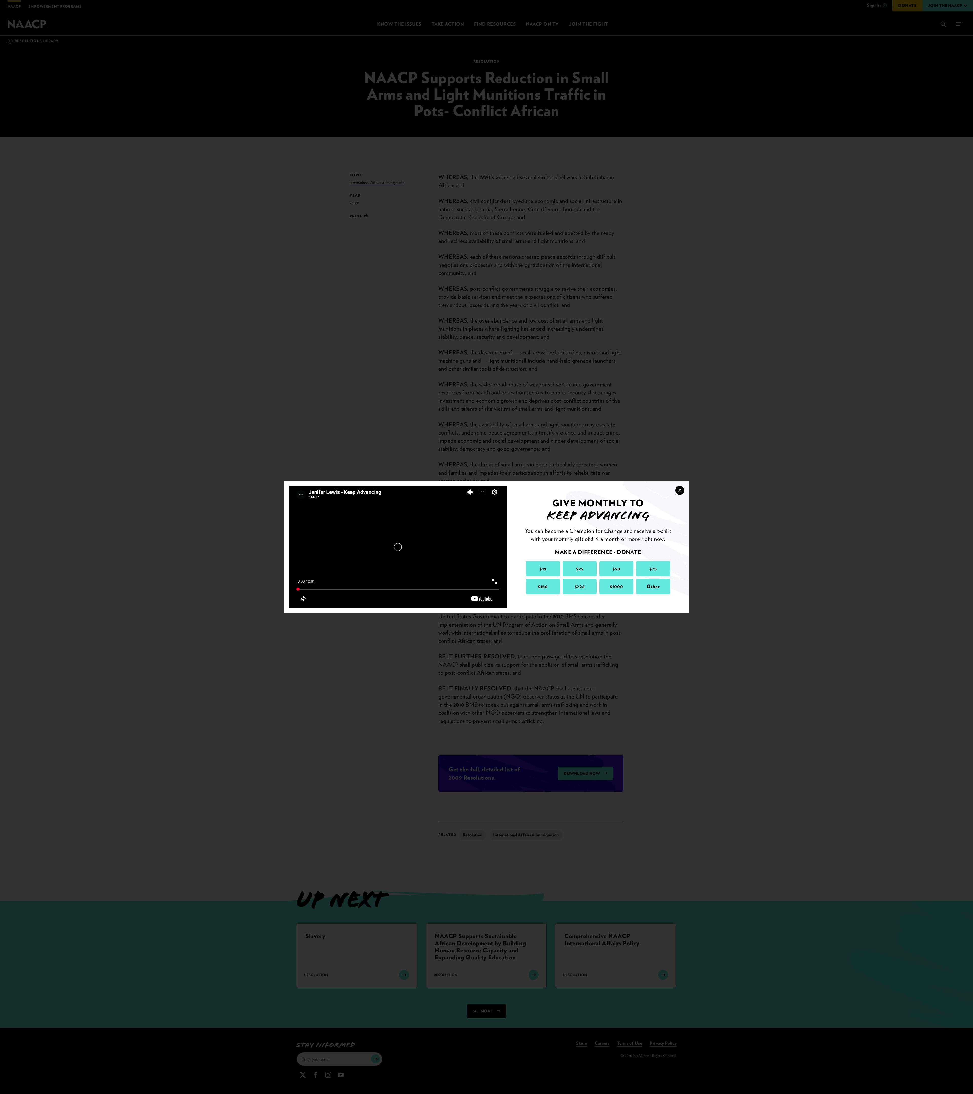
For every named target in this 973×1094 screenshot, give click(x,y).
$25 (579, 568)
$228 (580, 586)
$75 (653, 568)
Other (653, 586)
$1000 (616, 586)
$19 (542, 568)
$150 (543, 586)
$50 (616, 568)
